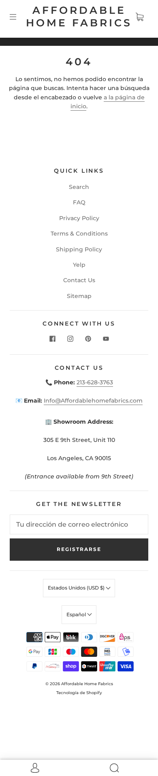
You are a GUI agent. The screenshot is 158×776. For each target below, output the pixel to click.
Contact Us (79, 280)
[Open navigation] (19, 16)
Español (76, 614)
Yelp (79, 264)
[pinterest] (88, 339)
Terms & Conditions (79, 233)
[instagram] (70, 339)
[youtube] (106, 339)
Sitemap (79, 296)
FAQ (79, 202)
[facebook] (52, 339)
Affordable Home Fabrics (79, 16)
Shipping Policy (79, 249)
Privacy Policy (79, 218)
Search (79, 187)
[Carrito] (139, 17)
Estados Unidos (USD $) (77, 588)
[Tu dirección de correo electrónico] (79, 524)
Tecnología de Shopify (79, 692)
